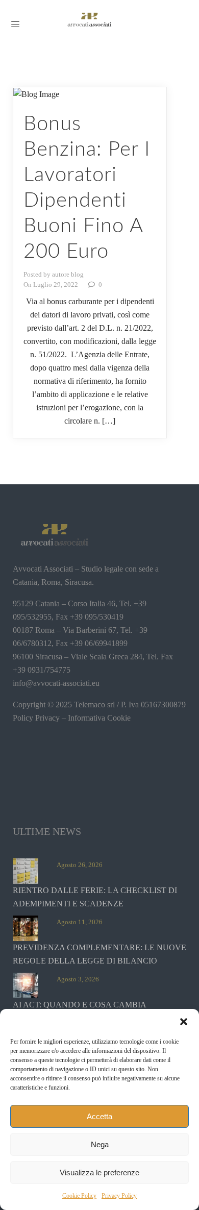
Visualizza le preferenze (99, 1172)
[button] (184, 1022)
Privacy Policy (119, 1195)
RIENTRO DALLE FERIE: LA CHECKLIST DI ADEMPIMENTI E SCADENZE (95, 897)
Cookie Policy (79, 1195)
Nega (100, 1144)
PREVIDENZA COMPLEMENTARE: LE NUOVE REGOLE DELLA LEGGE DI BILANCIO (99, 954)
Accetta (99, 1116)
